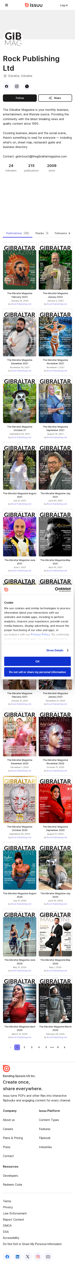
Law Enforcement (15, 1213)
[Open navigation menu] (6, 5)
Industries (45, 1147)
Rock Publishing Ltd (21, 304)
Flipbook (45, 1138)
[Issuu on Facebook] (7, 1256)
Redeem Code (12, 1184)
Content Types (49, 1120)
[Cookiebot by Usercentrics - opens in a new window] (55, 589)
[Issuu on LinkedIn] (17, 1256)
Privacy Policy (40, 634)
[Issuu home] (33, 5)
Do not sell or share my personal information (37, 672)
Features (44, 1129)
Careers (8, 1129)
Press (6, 1147)
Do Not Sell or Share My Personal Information (32, 1244)
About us (9, 1120)
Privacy (8, 1207)
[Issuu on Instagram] (37, 1256)
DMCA (7, 1225)
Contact (8, 1156)
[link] (64, 5)
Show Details (54, 650)
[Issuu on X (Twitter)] (27, 1256)
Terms (7, 1201)
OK (37, 661)
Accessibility (11, 1238)
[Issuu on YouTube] (48, 1256)
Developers (10, 1175)
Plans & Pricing (13, 1138)
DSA (6, 1232)
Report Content (13, 1219)
